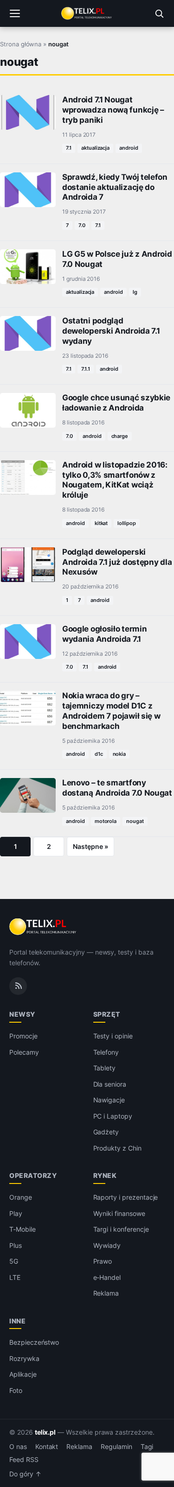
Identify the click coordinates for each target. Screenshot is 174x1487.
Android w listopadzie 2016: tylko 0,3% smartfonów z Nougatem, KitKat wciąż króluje (115, 480)
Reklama (106, 1293)
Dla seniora (109, 1084)
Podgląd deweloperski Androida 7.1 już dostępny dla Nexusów (117, 562)
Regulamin (116, 1446)
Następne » (90, 846)
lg (135, 292)
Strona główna (20, 44)
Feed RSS (24, 1459)
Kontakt (46, 1446)
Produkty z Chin (117, 1148)
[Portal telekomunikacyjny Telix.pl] (86, 13)
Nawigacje (109, 1100)
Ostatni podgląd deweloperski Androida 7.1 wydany (111, 331)
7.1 (68, 148)
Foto (15, 1390)
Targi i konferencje (121, 1229)
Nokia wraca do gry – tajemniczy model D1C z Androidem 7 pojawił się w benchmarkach (111, 710)
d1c (99, 754)
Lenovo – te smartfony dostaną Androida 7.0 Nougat (117, 787)
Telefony (106, 1052)
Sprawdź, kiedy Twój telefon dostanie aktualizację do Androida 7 (115, 187)
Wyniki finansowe (119, 1213)
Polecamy (24, 1052)
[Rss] (18, 986)
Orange (20, 1197)
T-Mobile (22, 1229)
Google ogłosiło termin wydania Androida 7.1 (104, 634)
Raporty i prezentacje (125, 1197)
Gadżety (106, 1132)
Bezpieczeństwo (34, 1342)
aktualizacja (95, 148)
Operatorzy (33, 1175)
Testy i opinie (113, 1036)
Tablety (104, 1068)
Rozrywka (24, 1358)
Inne (17, 1321)
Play (15, 1213)
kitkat (101, 523)
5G (13, 1261)
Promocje (23, 1036)
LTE (14, 1277)
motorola (106, 821)
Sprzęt (106, 1014)
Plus (15, 1245)
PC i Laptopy (112, 1116)
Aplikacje (23, 1374)
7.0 (81, 225)
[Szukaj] (159, 13)
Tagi (147, 1446)
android (128, 148)
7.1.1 (85, 369)
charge (120, 436)
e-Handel (107, 1277)
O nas (18, 1446)
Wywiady (107, 1245)
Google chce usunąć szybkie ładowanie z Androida (116, 402)
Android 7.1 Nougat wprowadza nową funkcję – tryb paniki (113, 110)
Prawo (102, 1261)
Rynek (105, 1175)
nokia (119, 754)
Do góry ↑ (25, 1474)
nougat (135, 821)
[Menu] (15, 13)
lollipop (126, 523)
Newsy (22, 1014)
